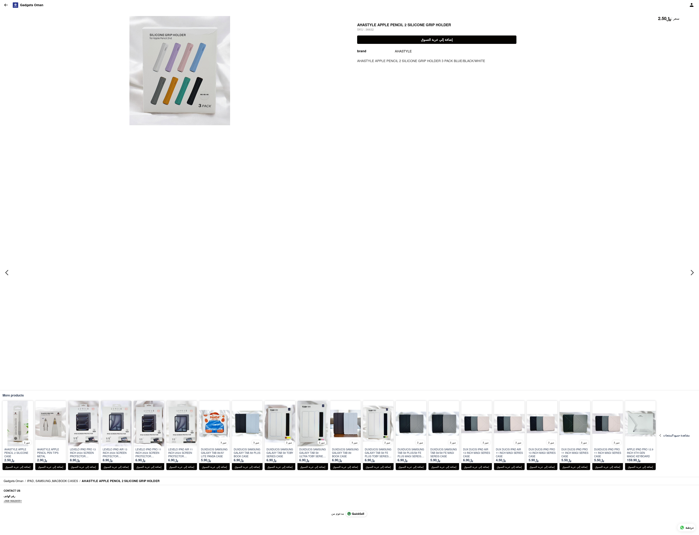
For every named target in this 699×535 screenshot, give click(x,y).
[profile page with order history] (691, 5)
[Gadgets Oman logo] (15, 5)
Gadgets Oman (31, 5)
